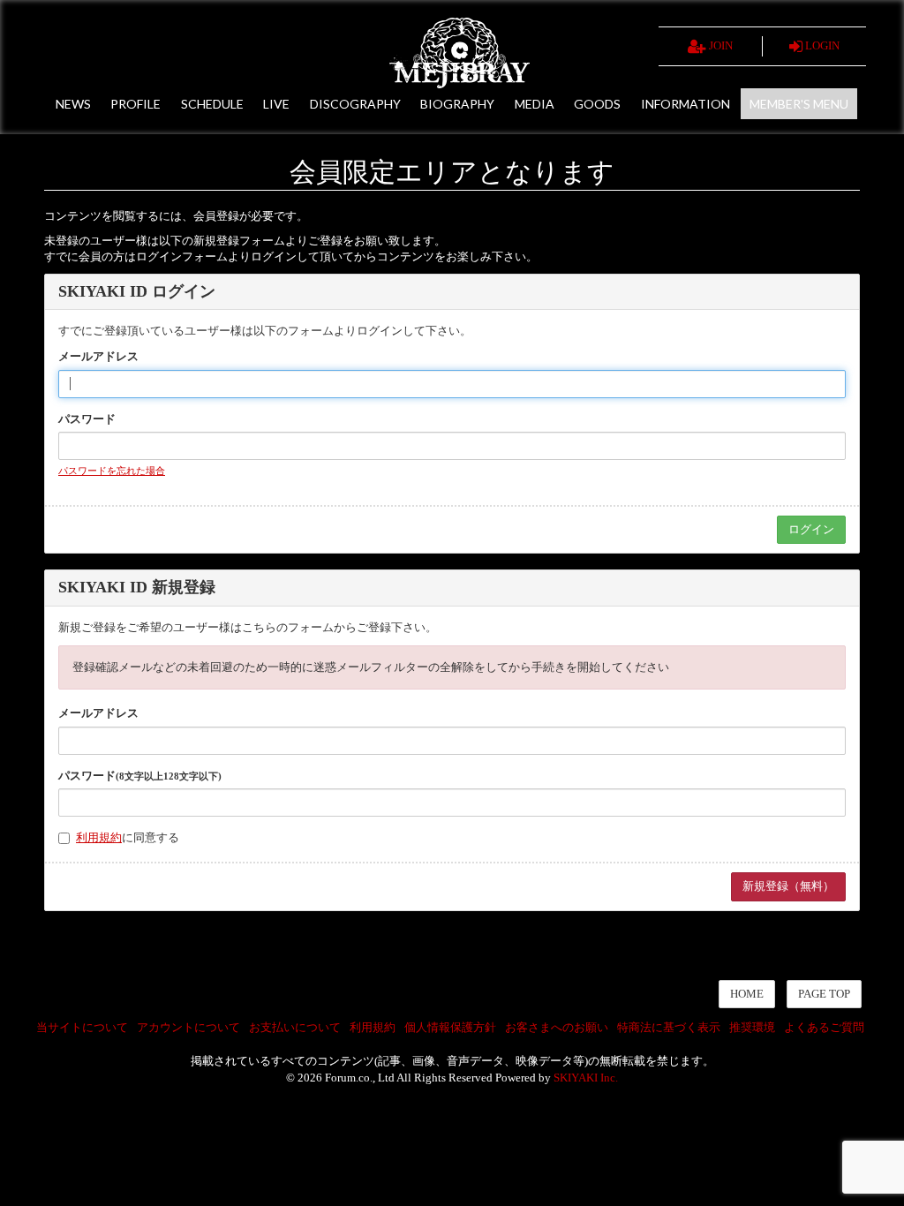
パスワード (87, 419)
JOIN (719, 45)
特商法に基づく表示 (668, 1027)
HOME (747, 993)
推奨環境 (752, 1027)
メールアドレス (98, 356)
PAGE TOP (824, 993)
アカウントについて (188, 1027)
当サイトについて (82, 1027)
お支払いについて (295, 1027)
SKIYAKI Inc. (586, 1077)
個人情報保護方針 (450, 1027)
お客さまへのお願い (556, 1027)
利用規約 (99, 837)
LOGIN (821, 45)
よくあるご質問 (824, 1027)
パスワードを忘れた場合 (111, 470)
